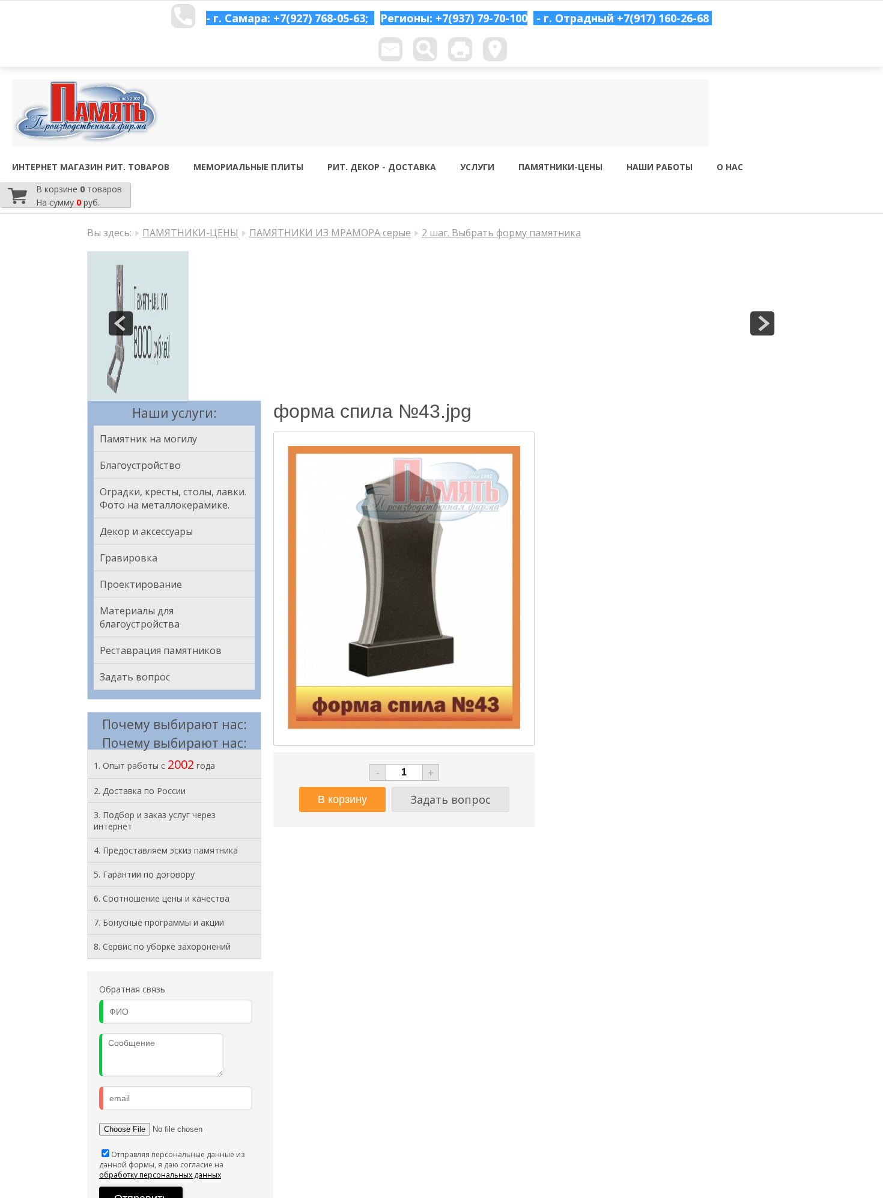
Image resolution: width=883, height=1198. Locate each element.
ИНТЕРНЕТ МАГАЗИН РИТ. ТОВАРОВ (90, 167)
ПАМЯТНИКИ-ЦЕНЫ (560, 167)
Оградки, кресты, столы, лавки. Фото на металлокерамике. (173, 498)
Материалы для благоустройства (140, 617)
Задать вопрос (135, 676)
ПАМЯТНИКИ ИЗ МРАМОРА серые (330, 232)
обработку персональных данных (160, 1175)
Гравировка (128, 557)
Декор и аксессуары (146, 531)
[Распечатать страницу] (460, 49)
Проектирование (141, 584)
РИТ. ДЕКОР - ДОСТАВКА (381, 167)
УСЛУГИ (477, 167)
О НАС (730, 167)
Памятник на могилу (148, 438)
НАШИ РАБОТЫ (660, 167)
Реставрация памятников (161, 650)
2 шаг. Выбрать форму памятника (501, 232)
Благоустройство (140, 465)
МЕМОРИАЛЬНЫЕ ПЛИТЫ (248, 167)
